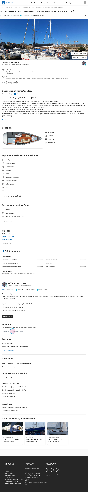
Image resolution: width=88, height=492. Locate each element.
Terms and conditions (11, 475)
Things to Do (45, 3)
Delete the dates (7, 243)
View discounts (7, 239)
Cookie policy (9, 473)
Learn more (8, 377)
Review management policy (13, 483)
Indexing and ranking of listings (14, 479)
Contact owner (7, 316)
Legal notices (9, 477)
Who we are (8, 469)
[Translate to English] (16, 94)
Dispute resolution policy (12, 481)
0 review (6, 15)
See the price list (8, 237)
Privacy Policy (9, 471)
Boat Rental (34, 3)
